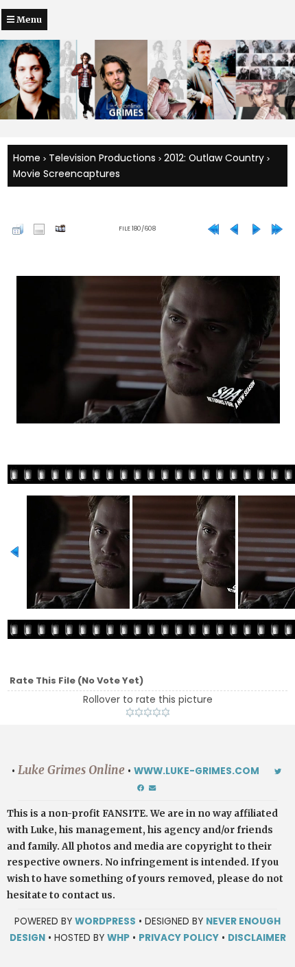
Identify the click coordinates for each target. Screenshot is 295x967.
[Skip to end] (277, 229)
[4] (156, 712)
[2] (138, 712)
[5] (165, 712)
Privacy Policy (179, 937)
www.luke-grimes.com (196, 771)
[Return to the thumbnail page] (18, 229)
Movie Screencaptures (66, 173)
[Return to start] (213, 229)
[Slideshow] (60, 229)
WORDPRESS (105, 921)
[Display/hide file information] (39, 229)
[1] (130, 712)
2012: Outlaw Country (214, 158)
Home (26, 158)
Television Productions (102, 158)
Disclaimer (257, 937)
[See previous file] (235, 229)
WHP (118, 937)
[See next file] (256, 229)
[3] (147, 712)
